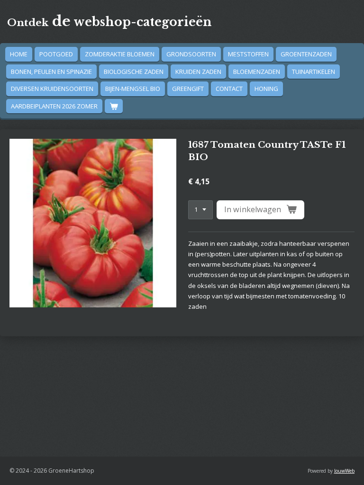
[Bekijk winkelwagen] (114, 106)
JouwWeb (344, 470)
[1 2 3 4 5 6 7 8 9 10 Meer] (200, 210)
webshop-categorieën (109, 22)
